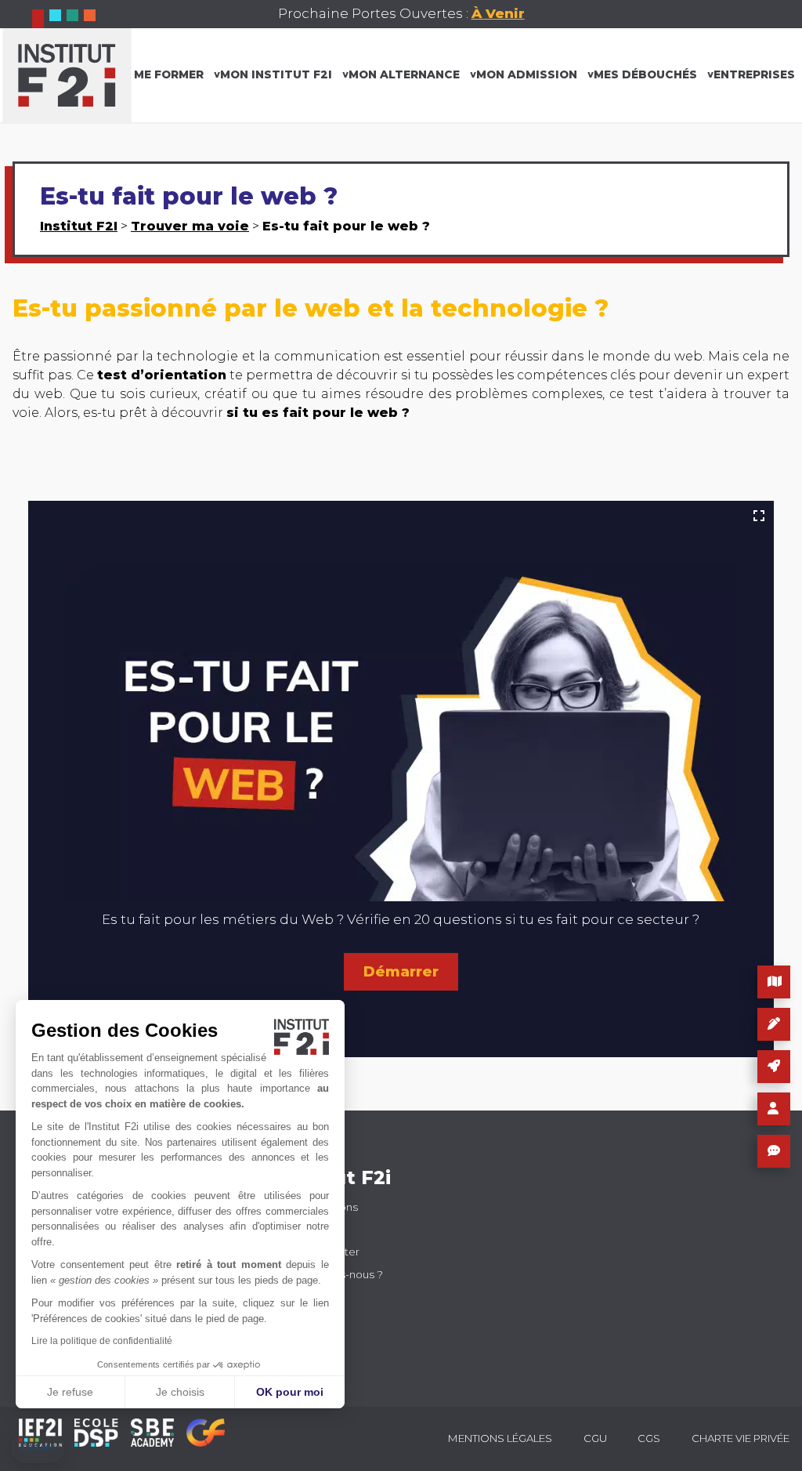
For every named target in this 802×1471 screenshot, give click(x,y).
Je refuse (70, 1392)
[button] (38, 1448)
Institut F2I (78, 226)
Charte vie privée (740, 1438)
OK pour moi (289, 1392)
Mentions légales (500, 1438)
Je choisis (180, 1392)
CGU (595, 1438)
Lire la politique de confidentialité (101, 1340)
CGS (649, 1438)
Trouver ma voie (190, 226)
